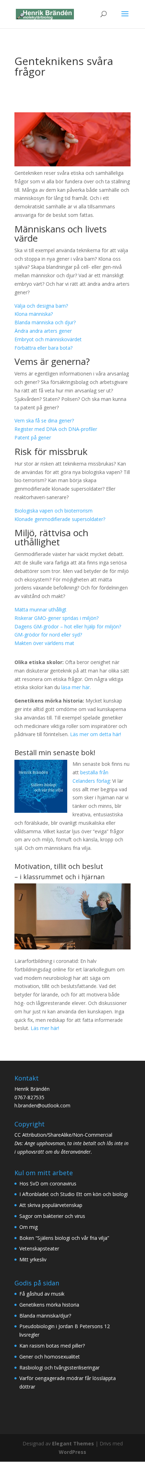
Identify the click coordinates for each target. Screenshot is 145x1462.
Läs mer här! (45, 1028)
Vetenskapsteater (39, 1248)
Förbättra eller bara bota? (43, 347)
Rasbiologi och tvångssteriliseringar (59, 1367)
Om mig (28, 1227)
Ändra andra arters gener (43, 330)
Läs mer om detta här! (95, 734)
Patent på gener (32, 437)
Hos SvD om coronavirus (47, 1183)
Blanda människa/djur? (45, 1315)
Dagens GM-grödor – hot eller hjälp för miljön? (67, 626)
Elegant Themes (73, 1443)
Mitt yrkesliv (32, 1259)
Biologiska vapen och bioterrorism (53, 510)
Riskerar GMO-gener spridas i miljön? (56, 618)
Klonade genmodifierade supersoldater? (59, 519)
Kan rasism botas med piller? (52, 1345)
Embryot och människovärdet (48, 339)
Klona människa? (33, 313)
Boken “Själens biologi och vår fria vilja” (64, 1238)
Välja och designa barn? (41, 305)
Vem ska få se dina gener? (44, 420)
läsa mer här (75, 687)
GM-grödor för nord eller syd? (48, 634)
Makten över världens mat (44, 643)
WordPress (72, 1452)
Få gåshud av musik (41, 1293)
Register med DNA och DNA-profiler (55, 429)
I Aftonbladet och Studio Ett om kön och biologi (73, 1194)
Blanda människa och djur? (45, 322)
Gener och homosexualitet (49, 1356)
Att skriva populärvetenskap (50, 1205)
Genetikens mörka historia (49, 1304)
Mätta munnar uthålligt (40, 609)
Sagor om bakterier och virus (52, 1216)
